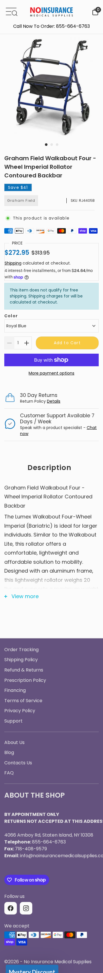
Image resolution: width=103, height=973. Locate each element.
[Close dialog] (93, 427)
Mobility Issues (51, 510)
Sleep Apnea (51, 494)
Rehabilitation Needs (51, 541)
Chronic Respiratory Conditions (51, 525)
